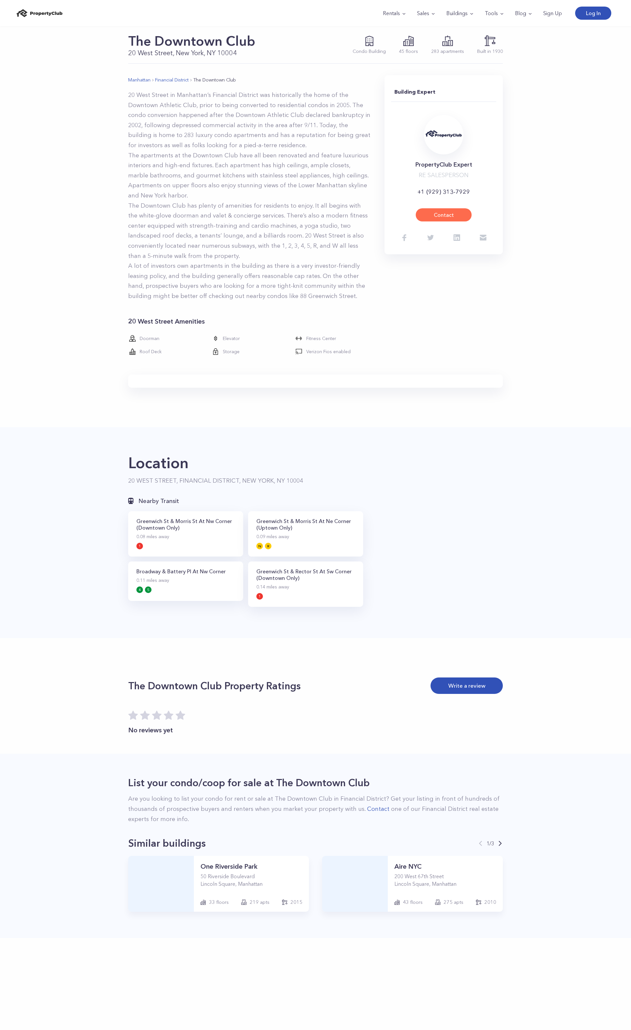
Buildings (457, 13)
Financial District (172, 80)
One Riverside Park (228, 866)
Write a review (466, 685)
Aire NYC (408, 866)
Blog (520, 13)
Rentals (391, 13)
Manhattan (139, 80)
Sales (423, 13)
